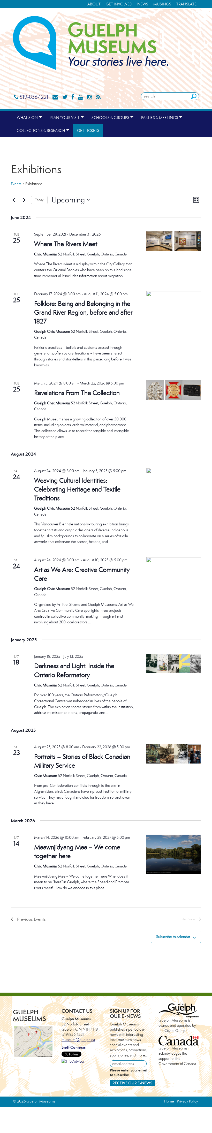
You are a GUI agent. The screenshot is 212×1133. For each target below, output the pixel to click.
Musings (162, 4)
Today (39, 200)
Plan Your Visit (65, 117)
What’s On (27, 117)
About (94, 4)
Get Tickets (88, 130)
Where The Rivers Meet (65, 243)
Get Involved (119, 4)
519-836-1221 (33, 96)
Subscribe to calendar (173, 936)
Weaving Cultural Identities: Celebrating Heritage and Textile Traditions (77, 489)
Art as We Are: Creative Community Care (82, 574)
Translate (186, 4)
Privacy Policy (187, 1101)
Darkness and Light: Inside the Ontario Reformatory (74, 670)
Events (16, 183)
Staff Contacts (74, 1047)
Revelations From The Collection (77, 392)
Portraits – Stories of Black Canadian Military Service (82, 761)
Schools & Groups (110, 117)
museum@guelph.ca (78, 1039)
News (142, 4)
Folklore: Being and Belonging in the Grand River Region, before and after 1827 (83, 312)
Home (169, 1101)
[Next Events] (24, 200)
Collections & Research (41, 130)
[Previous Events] (14, 200)
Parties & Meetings (159, 117)
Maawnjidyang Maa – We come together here (77, 851)
